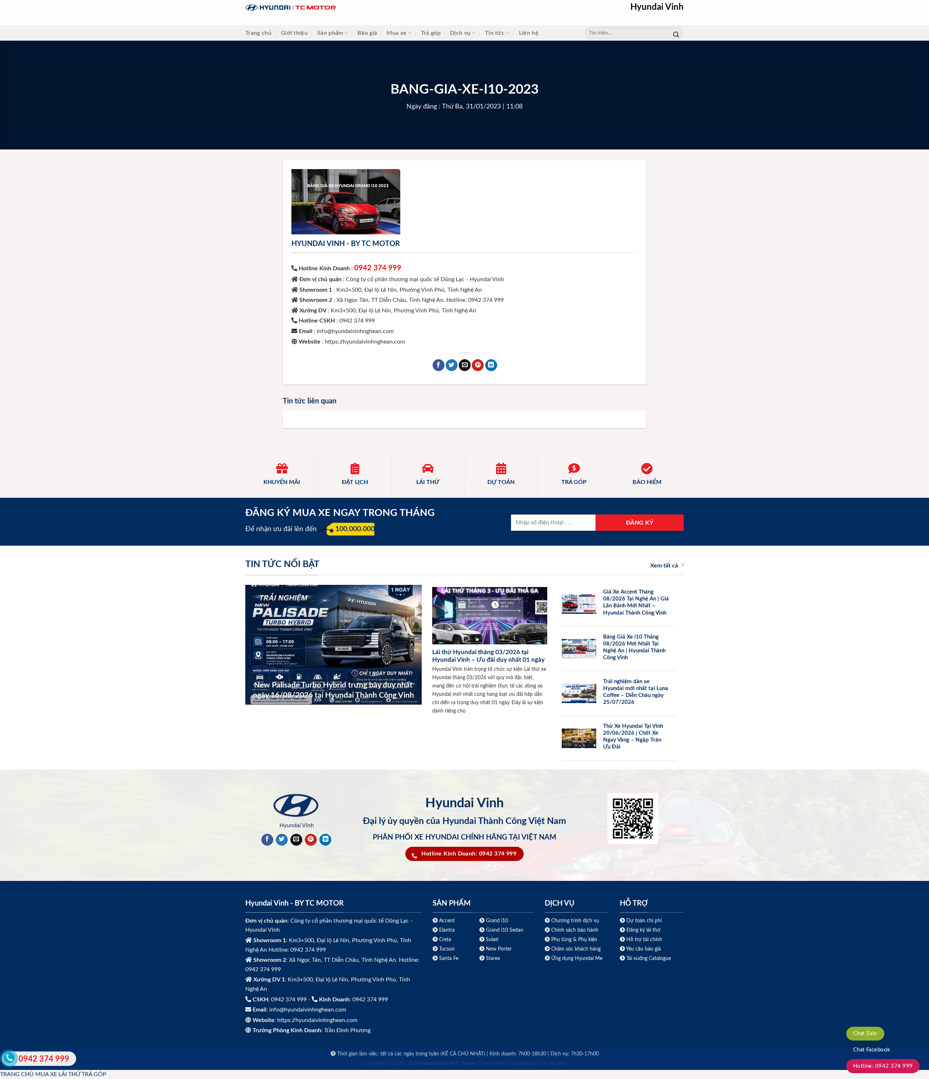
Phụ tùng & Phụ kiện (574, 939)
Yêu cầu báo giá (643, 949)
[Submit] (676, 33)
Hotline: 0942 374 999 (883, 1066)
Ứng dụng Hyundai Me (576, 958)
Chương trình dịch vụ (575, 920)
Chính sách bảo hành (574, 930)
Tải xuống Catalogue (648, 958)
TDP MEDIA (551, 1063)
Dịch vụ (460, 33)
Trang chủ (258, 33)
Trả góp (431, 33)
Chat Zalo (865, 1033)
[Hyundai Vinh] (336, 7)
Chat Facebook (872, 1050)
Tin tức (494, 33)
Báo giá (367, 33)
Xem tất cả (664, 566)
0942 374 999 (377, 268)
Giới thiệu (294, 33)
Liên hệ (529, 33)
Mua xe (396, 33)
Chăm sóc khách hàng (576, 949)
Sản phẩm (330, 33)
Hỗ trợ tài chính (644, 939)
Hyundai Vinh (657, 7)
